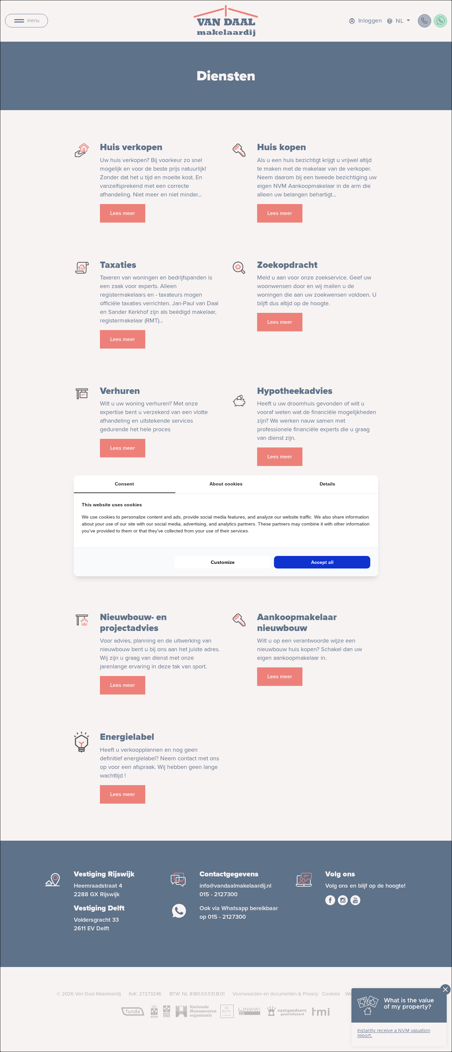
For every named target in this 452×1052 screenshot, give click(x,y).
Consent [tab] (124, 483)
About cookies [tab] (226, 483)
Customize (223, 562)
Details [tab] (327, 483)
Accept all (322, 562)
